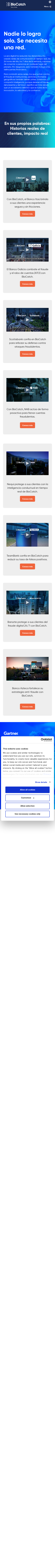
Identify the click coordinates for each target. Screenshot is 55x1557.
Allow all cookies (27, 790)
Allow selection (27, 806)
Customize (26, 798)
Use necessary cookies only (27, 814)
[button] (47, 2)
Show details (41, 782)
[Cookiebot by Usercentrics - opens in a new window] (41, 739)
